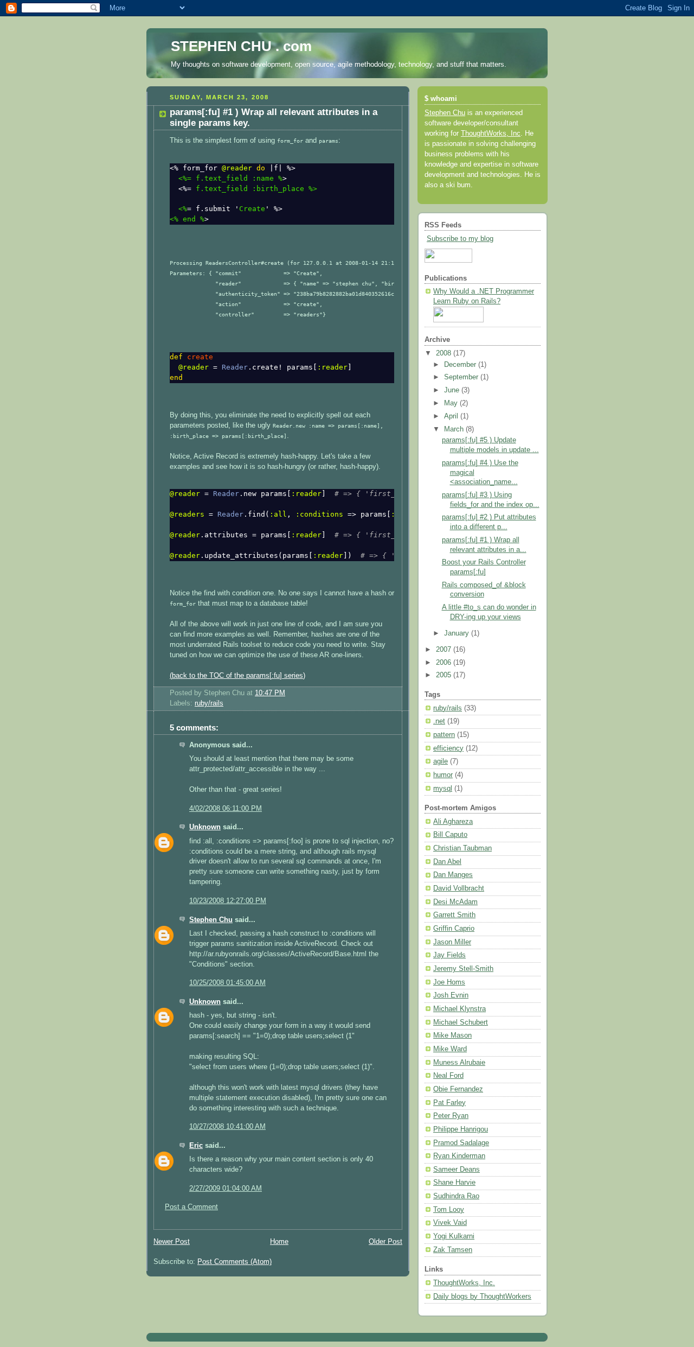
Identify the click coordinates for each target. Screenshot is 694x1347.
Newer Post (171, 1242)
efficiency (448, 748)
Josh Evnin (450, 995)
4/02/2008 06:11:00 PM (225, 808)
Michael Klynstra (459, 1009)
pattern (444, 735)
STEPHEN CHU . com (241, 46)
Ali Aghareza (453, 821)
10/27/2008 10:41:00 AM (227, 1126)
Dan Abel (447, 862)
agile (440, 761)
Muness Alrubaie (459, 1062)
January (457, 633)
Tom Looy (448, 1209)
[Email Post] (288, 693)
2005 (444, 675)
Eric (196, 1145)
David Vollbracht (458, 888)
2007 (444, 649)
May (452, 403)
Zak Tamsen (452, 1250)
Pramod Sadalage (461, 1143)
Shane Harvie (454, 1182)
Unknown (205, 827)
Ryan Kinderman (459, 1156)
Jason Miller (452, 942)
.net (439, 721)
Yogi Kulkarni (453, 1236)
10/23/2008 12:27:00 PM (227, 901)
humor (443, 775)
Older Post (385, 1242)
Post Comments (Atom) (234, 1262)
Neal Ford (448, 1075)
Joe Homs (449, 982)
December (461, 364)
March (455, 429)
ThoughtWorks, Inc (490, 133)
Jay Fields (449, 955)
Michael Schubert (460, 1022)
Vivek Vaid (450, 1223)
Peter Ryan (450, 1116)
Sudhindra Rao (456, 1196)
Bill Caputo (450, 834)
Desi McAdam (455, 902)
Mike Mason (452, 1035)
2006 (444, 662)
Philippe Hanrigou (460, 1129)
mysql (442, 788)
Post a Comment (191, 1207)
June (452, 390)
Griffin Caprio (453, 928)
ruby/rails (209, 703)
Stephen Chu (211, 920)
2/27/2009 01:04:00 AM (225, 1188)
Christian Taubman (462, 848)
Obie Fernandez (458, 1089)
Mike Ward (450, 1049)
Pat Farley (449, 1103)
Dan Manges (453, 875)
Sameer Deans (456, 1169)
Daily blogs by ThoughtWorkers (482, 1296)
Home (279, 1242)
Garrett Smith (454, 915)
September (462, 377)
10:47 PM (270, 693)
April (452, 416)
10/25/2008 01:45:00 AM (227, 983)
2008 (444, 353)
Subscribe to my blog (460, 239)
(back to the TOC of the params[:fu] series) (237, 675)
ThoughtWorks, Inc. (464, 1283)
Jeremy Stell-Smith (463, 969)
